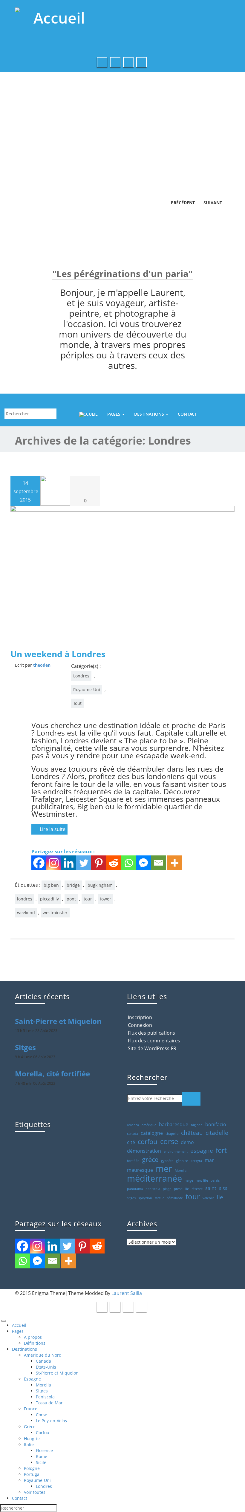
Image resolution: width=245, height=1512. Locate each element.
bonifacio (215, 1124)
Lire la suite (52, 829)
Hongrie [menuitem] (32, 1438)
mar (209, 1160)
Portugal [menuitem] (32, 1474)
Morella (180, 1171)
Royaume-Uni (86, 689)
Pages (114, 414)
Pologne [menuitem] (32, 1468)
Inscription (140, 1017)
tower (105, 899)
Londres (81, 676)
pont (71, 899)
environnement (176, 1151)
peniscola (153, 1189)
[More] (174, 862)
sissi (224, 1188)
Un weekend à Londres (57, 654)
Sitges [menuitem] (42, 1391)
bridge (73, 885)
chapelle (172, 1134)
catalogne (152, 1133)
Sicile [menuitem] (41, 1462)
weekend (26, 912)
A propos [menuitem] (33, 1337)
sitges (131, 1198)
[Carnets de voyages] (122, 22)
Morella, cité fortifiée (52, 1073)
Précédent (182, 202)
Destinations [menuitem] (24, 1349)
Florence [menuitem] (44, 1450)
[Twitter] (83, 862)
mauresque (140, 1170)
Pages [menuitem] (18, 1331)
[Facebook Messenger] (143, 862)
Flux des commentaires (154, 1040)
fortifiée (133, 1161)
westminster (55, 912)
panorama (135, 1189)
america (133, 1125)
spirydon (145, 1198)
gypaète (167, 1161)
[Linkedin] (68, 862)
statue (159, 1198)
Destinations (149, 414)
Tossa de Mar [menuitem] (49, 1403)
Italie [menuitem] (29, 1444)
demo (187, 1142)
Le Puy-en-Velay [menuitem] (51, 1420)
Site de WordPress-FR (152, 1048)
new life (202, 1180)
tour (88, 899)
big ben (51, 885)
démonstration (144, 1151)
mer (164, 1168)
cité (131, 1142)
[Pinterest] (98, 862)
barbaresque (173, 1124)
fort (221, 1150)
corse (169, 1141)
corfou (147, 1141)
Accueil (89, 414)
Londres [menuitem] (44, 1486)
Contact (187, 414)
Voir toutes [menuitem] (34, 1492)
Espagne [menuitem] (32, 1379)
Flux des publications (151, 1033)
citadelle (217, 1133)
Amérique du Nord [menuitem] (43, 1355)
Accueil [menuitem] (19, 1325)
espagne (201, 1150)
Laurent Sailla (126, 1293)
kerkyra (196, 1161)
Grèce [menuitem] (30, 1426)
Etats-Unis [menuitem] (46, 1367)
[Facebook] (38, 862)
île (220, 1197)
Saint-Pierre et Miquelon (58, 1021)
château (192, 1133)
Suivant (212, 202)
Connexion (140, 1025)
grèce (150, 1159)
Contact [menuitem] (19, 1498)
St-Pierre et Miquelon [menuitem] (57, 1373)
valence (208, 1198)
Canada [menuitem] (43, 1361)
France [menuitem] (30, 1409)
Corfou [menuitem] (42, 1432)
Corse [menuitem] (41, 1414)
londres (24, 899)
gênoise (182, 1161)
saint (210, 1188)
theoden (41, 665)
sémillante (175, 1198)
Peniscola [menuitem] (45, 1397)
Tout (77, 703)
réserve (197, 1189)
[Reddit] (113, 862)
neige (189, 1180)
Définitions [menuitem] (34, 1343)
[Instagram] (53, 862)
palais (215, 1180)
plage (167, 1189)
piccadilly (49, 899)
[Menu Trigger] (3, 1321)
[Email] (158, 862)
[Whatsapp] (128, 862)
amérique (149, 1125)
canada (132, 1134)
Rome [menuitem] (41, 1456)
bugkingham (100, 885)
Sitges (25, 1047)
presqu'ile (181, 1189)
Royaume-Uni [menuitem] (37, 1480)
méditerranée (154, 1178)
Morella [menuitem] (43, 1385)
